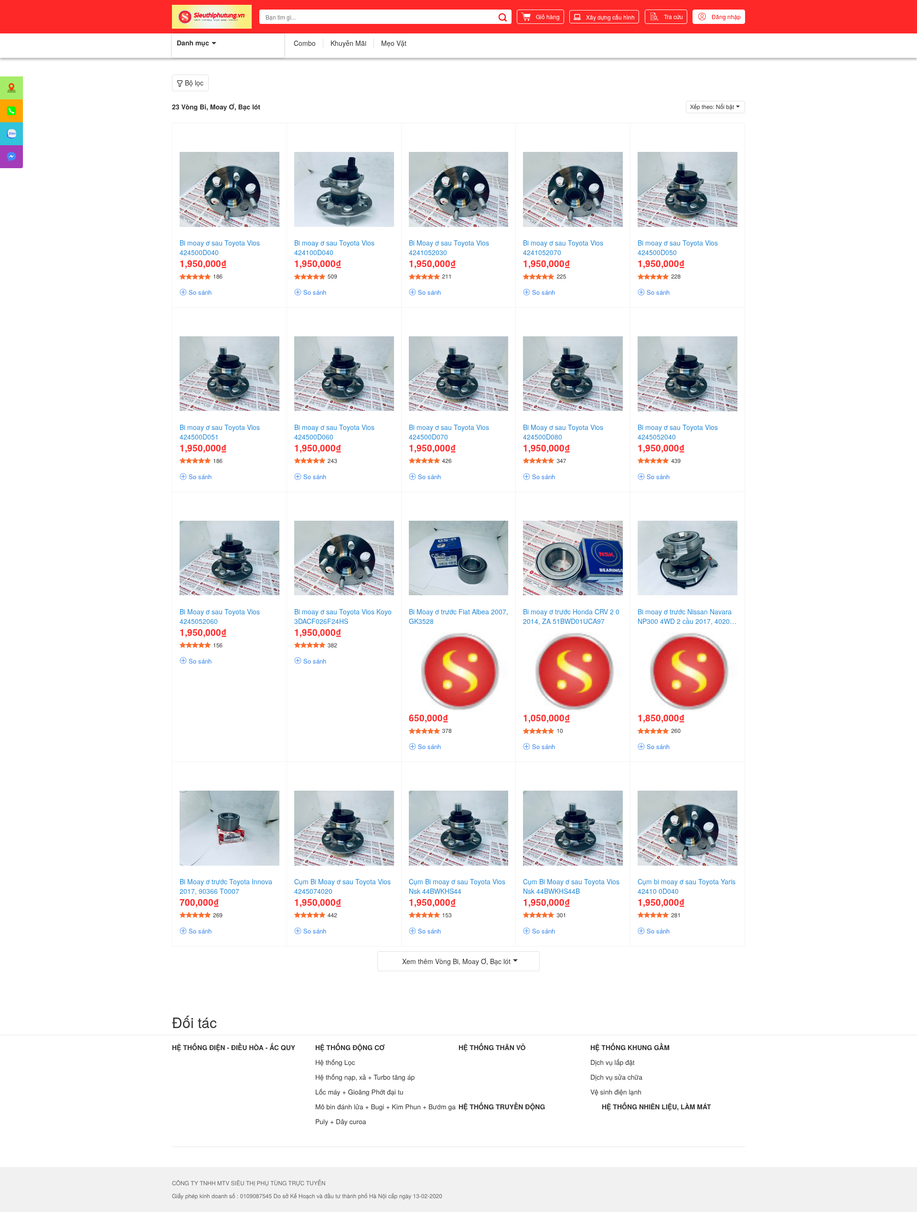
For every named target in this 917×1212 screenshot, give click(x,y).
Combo (305, 43)
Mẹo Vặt (393, 43)
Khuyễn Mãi (348, 43)
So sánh (199, 292)
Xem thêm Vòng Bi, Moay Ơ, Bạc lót (456, 961)
